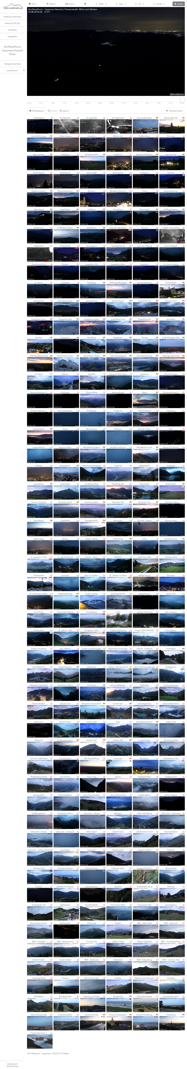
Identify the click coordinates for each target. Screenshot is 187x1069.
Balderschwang (36, 198)
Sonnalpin (167, 326)
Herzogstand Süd (142, 362)
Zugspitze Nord (116, 326)
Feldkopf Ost (168, 783)
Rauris (114, 783)
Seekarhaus (62, 912)
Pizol (140, 198)
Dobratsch (115, 966)
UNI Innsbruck (142, 417)
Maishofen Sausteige (117, 655)
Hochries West (89, 509)
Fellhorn (87, 216)
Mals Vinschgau (168, 381)
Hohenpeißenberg (116, 289)
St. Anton (35, 289)
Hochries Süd (115, 509)
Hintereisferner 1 (37, 417)
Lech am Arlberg (142, 253)
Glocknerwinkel (168, 747)
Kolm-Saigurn (168, 802)
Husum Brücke (89, 1021)
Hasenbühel (115, 179)
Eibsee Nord (167, 308)
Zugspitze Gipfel (89, 326)
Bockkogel (88, 417)
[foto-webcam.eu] (173, 94)
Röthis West (141, 143)
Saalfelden (141, 692)
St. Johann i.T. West (117, 582)
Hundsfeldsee (89, 912)
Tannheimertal (116, 253)
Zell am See (62, 710)
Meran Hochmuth (169, 454)
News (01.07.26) (12, 23)
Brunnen (167, 143)
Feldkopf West (142, 783)
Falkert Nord (115, 948)
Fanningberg (168, 912)
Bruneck (167, 582)
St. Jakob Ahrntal (63, 564)
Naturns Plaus (62, 454)
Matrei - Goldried (142, 655)
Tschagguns (88, 253)
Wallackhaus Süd (169, 765)
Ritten (61, 545)
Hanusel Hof (167, 161)
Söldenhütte (115, 838)
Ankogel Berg (89, 875)
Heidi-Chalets (36, 966)
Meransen (115, 527)
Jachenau (141, 381)
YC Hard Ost (66, 125)
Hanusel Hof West (143, 161)
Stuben (61, 271)
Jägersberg (35, 216)
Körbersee (35, 234)
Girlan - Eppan (89, 545)
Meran (34, 472)
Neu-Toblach (62, 655)
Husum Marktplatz (116, 1021)
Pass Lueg (88, 783)
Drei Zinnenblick (63, 692)
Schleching (115, 545)
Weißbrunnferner (116, 454)
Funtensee (115, 710)
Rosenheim (62, 472)
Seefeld (87, 381)
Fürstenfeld (167, 289)
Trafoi (61, 436)
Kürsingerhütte (116, 600)
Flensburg (167, 1021)
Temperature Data (12, 63)
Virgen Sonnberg (36, 655)
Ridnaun (114, 436)
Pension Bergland (119, 234)
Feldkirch (114, 161)
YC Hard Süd (92, 125)
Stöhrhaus (88, 692)
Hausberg (88, 344)
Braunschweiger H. (37, 399)
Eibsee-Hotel (115, 308)
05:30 (159, 3)
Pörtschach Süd (89, 985)
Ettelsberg (35, 527)
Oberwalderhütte (169, 710)
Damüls (166, 179)
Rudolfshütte (36, 674)
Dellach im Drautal (64, 893)
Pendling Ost (115, 491)
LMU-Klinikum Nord (37, 362)
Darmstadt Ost (168, 125)
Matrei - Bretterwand (117, 674)
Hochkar (167, 985)
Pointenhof (35, 582)
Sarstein (114, 893)
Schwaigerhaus (142, 710)
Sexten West (62, 729)
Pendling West (89, 491)
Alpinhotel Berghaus (90, 472)
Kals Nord (35, 729)
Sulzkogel (62, 399)
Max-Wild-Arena (36, 143)
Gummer (61, 582)
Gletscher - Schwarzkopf (38, 857)
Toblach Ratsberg (116, 637)
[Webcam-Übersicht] (14, 6)
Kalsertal (35, 747)
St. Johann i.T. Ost (37, 564)
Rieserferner (141, 600)
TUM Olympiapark (116, 362)
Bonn (140, 399)
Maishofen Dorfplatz (37, 692)
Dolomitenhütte (63, 820)
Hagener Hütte (142, 857)
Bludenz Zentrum (116, 198)
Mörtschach (88, 838)
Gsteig (140, 344)
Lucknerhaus (141, 747)
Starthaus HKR (142, 564)
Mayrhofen (141, 491)
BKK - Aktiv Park (142, 930)
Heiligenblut (36, 802)
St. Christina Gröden (37, 600)
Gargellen (141, 271)
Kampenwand (89, 527)
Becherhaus (88, 436)
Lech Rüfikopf (168, 253)
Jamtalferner (89, 308)
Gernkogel (62, 857)
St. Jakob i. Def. (63, 637)
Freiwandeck (62, 765)
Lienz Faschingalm (90, 802)
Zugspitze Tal (141, 308)
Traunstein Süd (142, 912)
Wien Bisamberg (142, 1003)
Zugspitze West (36, 326)
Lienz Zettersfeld (116, 802)
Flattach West (115, 875)
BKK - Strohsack (89, 966)
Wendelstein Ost (142, 454)
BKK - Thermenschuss (170, 948)
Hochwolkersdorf (169, 1003)
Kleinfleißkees (63, 802)
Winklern (114, 820)
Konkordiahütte (142, 289)
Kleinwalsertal (168, 198)
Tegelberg (88, 289)
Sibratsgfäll (88, 179)
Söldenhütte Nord (143, 838)
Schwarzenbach (63, 1021)
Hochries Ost (141, 509)
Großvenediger (89, 600)
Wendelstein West (90, 454)
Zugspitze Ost (142, 326)
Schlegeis (167, 472)
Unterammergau (63, 308)
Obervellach (167, 875)
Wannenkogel (115, 399)
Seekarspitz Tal (36, 912)
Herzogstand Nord (169, 362)
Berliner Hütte (169, 509)
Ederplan (88, 857)
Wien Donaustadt (37, 1021)
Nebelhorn (88, 234)
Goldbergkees (142, 802)
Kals (113, 729)
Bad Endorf (167, 491)
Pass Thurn (35, 619)
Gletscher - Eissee (37, 838)
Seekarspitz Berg (142, 893)
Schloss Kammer (168, 692)
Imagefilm (12, 36)
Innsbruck (114, 417)
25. (139, 3)
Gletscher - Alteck (90, 820)
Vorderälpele (36, 179)
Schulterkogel (63, 1003)
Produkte (12, 29)
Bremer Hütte (142, 436)
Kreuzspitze (167, 637)
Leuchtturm (12, 70)
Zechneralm (62, 930)
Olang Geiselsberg (63, 619)
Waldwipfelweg (63, 600)
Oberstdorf (141, 216)
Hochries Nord (63, 509)
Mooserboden (36, 710)
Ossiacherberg (36, 985)
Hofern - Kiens (89, 564)
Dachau (34, 344)
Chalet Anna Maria (171, 234)
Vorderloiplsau (63, 674)
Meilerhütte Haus (63, 362)
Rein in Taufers (89, 582)
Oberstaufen (35, 161)
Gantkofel (62, 527)
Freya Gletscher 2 (37, 1040)
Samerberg (35, 491)
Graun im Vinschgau (117, 381)
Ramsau (166, 893)
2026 (101, 3)
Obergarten (35, 308)
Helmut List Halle (90, 1003)
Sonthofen (62, 216)
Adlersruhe (167, 729)
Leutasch (35, 381)
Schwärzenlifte (89, 161)
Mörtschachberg (142, 820)
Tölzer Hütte (88, 399)
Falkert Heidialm (142, 948)
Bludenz (87, 198)
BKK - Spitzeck (168, 930)
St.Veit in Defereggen (90, 655)
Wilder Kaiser (142, 582)
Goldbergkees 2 (36, 820)
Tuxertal (114, 472)
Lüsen (140, 545)
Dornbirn (88, 143)
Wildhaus (62, 161)
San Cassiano (168, 619)
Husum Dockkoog (142, 1021)
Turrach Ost (88, 948)
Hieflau (114, 985)
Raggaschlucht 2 (142, 875)
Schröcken (115, 216)
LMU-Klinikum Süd (169, 344)
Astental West (168, 838)
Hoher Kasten (63, 143)
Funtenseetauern (63, 747)
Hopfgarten (167, 674)
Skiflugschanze (168, 216)
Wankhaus (115, 344)
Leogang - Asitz (89, 637)
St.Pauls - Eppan (142, 527)
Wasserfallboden (116, 692)
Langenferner (36, 454)
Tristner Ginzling (36, 509)
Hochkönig (62, 783)
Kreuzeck (61, 344)
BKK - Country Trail (169, 966)
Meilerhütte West (90, 362)
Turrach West (62, 966)
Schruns (140, 234)
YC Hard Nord (119, 125)
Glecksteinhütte (37, 271)
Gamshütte (62, 491)
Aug (121, 3)
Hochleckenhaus (63, 875)
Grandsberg (88, 619)
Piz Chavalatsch (63, 417)
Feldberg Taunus (63, 234)
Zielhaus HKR (168, 564)
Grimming (88, 930)
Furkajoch (141, 179)
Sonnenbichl (35, 436)
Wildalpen (35, 1003)
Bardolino (141, 765)
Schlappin (62, 289)
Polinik (34, 893)
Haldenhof (39, 253)
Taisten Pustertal (142, 619)
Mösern (61, 381)
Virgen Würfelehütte (143, 637)
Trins (166, 436)
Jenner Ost (88, 747)
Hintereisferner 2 (169, 399)
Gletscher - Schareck (64, 838)
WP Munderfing (89, 765)
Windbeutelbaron (143, 729)
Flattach (167, 857)
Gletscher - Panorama (170, 820)
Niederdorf (35, 637)
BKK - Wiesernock (63, 948)
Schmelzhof (66, 253)
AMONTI (114, 564)
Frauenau (114, 765)
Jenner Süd (115, 747)
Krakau (114, 930)
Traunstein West (116, 912)
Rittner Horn (168, 527)
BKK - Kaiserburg (142, 966)
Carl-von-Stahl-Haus (37, 765)
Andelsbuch (62, 179)
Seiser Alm (167, 600)
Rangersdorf (115, 857)
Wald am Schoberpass (143, 985)
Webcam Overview (12, 16)
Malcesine (88, 674)
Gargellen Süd (89, 271)
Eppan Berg (35, 545)
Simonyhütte (89, 893)
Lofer (113, 619)
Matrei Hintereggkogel (144, 674)
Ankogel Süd (35, 875)
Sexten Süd (88, 729)
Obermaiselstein (63, 198)
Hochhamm (35, 125)
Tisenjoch (167, 417)
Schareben (167, 655)
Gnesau (61, 985)
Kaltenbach (141, 472)
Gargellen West (116, 271)
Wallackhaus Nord (37, 783)
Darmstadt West (142, 125)
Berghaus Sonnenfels (90, 710)
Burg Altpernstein (37, 930)
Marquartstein (168, 545)
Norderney (115, 1003)
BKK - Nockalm (36, 948)
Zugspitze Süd (63, 326)
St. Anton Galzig (168, 271)
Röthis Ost (115, 143)
